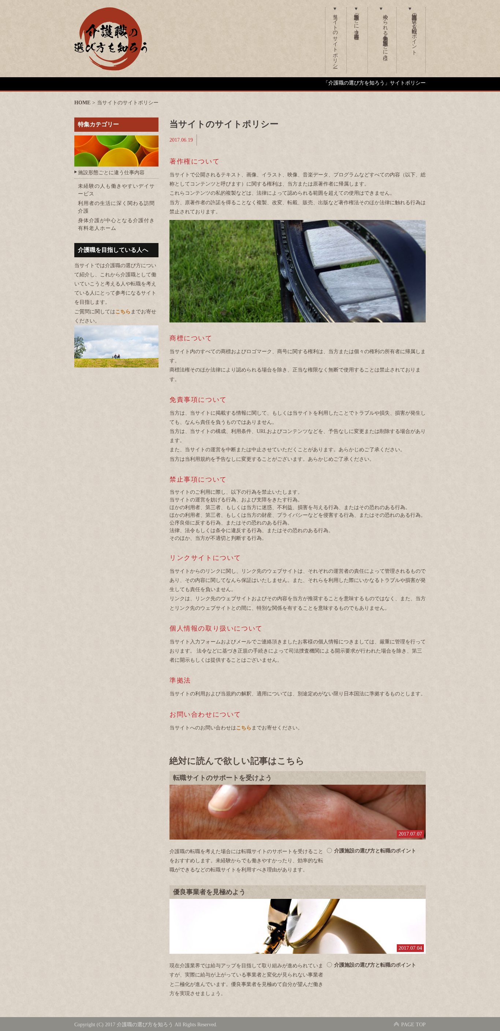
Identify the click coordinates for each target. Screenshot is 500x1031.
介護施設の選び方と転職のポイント (414, 31)
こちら (243, 728)
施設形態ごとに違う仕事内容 (356, 20)
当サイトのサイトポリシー (335, 38)
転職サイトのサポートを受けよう (222, 777)
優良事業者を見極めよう (209, 892)
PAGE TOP (413, 1024)
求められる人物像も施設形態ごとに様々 (385, 31)
